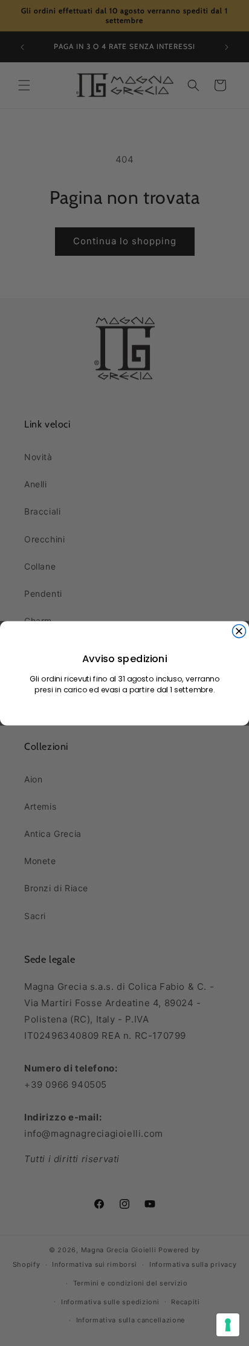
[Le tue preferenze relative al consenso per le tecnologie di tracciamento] (227, 1324)
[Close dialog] (239, 630)
